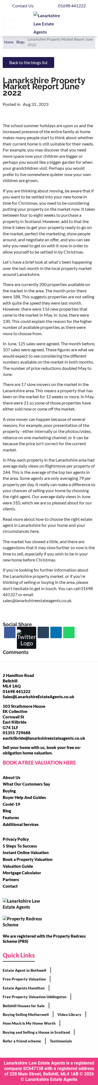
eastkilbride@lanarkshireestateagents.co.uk (44, 738)
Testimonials (61, 1041)
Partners (11, 879)
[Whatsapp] (69, 632)
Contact (10, 886)
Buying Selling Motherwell (26, 1014)
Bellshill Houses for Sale (24, 1005)
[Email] (43, 632)
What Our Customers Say (26, 783)
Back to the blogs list (28, 62)
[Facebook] (10, 632)
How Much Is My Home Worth (29, 1023)
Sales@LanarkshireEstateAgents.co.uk (38, 696)
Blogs (20, 42)
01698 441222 (72, 5)
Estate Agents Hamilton (24, 988)
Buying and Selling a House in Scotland (36, 1032)
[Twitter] (26, 638)
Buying (9, 790)
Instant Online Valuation (26, 852)
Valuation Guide (18, 866)
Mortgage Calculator (22, 872)
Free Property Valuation (24, 979)
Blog (7, 810)
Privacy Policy (16, 839)
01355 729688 (16, 732)
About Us (11, 777)
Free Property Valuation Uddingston (34, 996)
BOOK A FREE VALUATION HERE (39, 763)
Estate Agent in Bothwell (24, 970)
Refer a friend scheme (22, 1041)
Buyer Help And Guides (24, 797)
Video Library (69, 1014)
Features (11, 817)
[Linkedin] (56, 632)
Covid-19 (11, 804)
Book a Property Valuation (28, 859)
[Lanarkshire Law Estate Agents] (49, 23)
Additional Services (21, 824)
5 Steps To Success (20, 845)
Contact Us (22, 5)
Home (9, 42)
